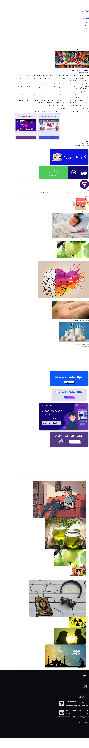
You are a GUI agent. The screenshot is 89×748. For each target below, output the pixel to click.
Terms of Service (84, 687)
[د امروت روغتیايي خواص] (73, 257)
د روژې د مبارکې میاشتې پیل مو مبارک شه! (80, 667)
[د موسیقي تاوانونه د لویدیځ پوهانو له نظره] (59, 517)
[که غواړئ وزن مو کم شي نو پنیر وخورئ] (74, 342)
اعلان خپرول (85, 39)
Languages (85, 725)
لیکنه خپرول (85, 37)
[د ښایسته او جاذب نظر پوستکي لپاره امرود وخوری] (70, 565)
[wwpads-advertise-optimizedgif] (69, 446)
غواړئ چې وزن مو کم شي (84, 211)
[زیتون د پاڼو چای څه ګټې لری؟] (65, 548)
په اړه (86, 31)
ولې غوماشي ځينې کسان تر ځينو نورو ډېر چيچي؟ (80, 320)
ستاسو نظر (85, 686)
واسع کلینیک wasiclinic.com (83, 697)
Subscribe (49, 137)
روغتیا (83, 143)
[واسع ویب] (85, 11)
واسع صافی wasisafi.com (83, 695)
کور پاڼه (86, 672)
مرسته (86, 34)
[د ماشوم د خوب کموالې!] (70, 237)
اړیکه (86, 28)
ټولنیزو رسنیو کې (85, 678)
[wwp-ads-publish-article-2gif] (69, 386)
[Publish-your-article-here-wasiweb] (63, 430)
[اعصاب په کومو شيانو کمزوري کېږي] (63, 297)
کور (86, 22)
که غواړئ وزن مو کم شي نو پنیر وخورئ (82, 344)
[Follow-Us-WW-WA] (63, 178)
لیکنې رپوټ (85, 685)
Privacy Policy (85, 688)
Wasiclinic (83, 724)
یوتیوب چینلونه (85, 677)
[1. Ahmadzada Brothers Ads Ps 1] (74, 476)
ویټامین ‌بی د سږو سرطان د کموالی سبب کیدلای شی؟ (78, 575)
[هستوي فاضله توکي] (77, 627)
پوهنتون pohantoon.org (83, 698)
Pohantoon (87, 724)
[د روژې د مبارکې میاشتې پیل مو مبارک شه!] (65, 667)
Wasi (88, 722)
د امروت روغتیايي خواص (85, 260)
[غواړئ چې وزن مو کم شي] (81, 209)
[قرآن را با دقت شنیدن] (57, 616)
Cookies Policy (84, 690)
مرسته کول (85, 676)
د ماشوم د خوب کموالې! (84, 239)
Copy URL (77, 145)
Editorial (80, 72)
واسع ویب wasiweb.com (83, 696)
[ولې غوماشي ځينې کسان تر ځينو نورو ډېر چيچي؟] (70, 318)
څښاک (87, 143)
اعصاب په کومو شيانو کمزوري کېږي (83, 300)
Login (86, 727)
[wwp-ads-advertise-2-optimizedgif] (69, 164)
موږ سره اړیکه (85, 675)
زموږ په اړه (85, 673)
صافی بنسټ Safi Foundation (82, 693)
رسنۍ (86, 25)
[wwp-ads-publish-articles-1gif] (69, 402)
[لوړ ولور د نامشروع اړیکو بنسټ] (70, 644)
